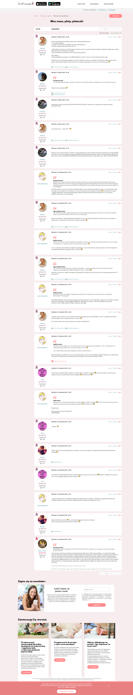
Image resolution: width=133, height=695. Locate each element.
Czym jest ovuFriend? (89, 10)
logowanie (111, 10)
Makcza (42, 84)
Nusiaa (42, 457)
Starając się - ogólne (45, 16)
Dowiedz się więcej (70, 687)
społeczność (108, 4)
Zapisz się (97, 605)
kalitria (42, 48)
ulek (42, 379)
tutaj (89, 600)
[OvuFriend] (25, 5)
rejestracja (102, 10)
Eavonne (42, 111)
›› (119, 29)
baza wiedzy (94, 4)
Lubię (114, 37)
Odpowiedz (115, 16)
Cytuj (109, 37)
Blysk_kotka (42, 551)
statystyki (81, 4)
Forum (36, 16)
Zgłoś (119, 37)
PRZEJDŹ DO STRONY (66, 691)
